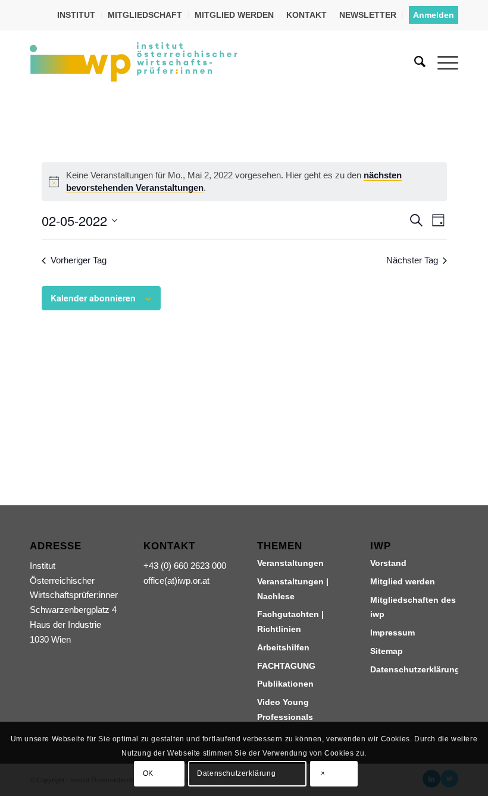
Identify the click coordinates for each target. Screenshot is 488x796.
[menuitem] (76, 15)
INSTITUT (76, 15)
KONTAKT (306, 15)
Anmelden (433, 15)
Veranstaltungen (290, 563)
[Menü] (442, 62)
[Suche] (414, 62)
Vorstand (388, 563)
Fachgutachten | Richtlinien (290, 621)
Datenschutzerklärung (414, 669)
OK (148, 773)
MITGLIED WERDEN (234, 15)
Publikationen (285, 683)
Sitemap (386, 651)
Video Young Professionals (285, 709)
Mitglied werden (402, 581)
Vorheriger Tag (79, 260)
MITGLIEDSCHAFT (145, 15)
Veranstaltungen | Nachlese (293, 589)
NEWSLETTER (367, 15)
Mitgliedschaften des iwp (413, 607)
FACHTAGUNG (286, 666)
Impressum (392, 632)
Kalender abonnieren (93, 298)
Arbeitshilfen (283, 647)
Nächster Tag (412, 260)
